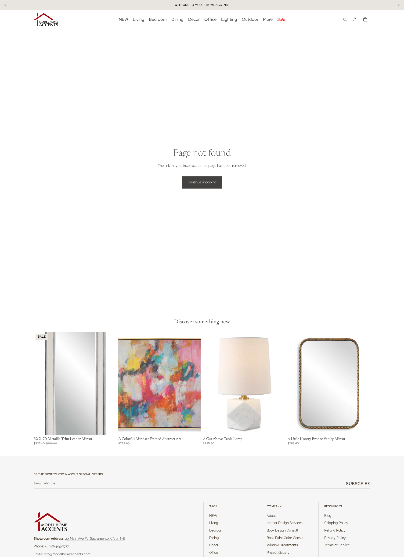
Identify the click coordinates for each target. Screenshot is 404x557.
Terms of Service (337, 545)
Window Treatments (282, 545)
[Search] (345, 19)
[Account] (355, 19)
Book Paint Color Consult (286, 538)
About (271, 516)
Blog (327, 516)
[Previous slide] (125, 383)
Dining (214, 538)
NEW (213, 516)
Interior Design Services (285, 523)
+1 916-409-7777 (57, 546)
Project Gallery (278, 552)
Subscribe (358, 483)
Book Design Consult (282, 530)
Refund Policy (335, 530)
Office (213, 552)
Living (213, 523)
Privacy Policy (335, 538)
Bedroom (216, 530)
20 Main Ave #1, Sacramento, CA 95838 (95, 538)
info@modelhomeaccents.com (67, 554)
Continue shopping (202, 182)
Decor (213, 545)
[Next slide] (194, 383)
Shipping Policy (336, 523)
